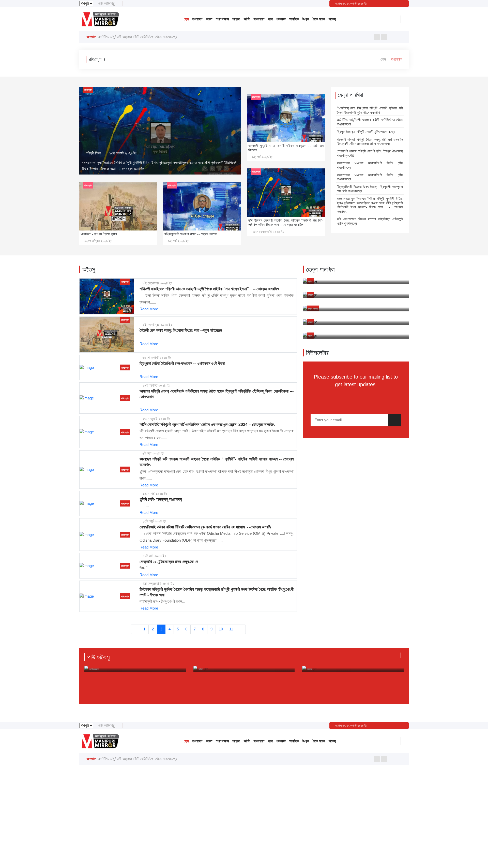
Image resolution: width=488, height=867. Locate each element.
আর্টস (247, 19)
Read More (149, 309)
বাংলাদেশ (197, 19)
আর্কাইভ (294, 19)
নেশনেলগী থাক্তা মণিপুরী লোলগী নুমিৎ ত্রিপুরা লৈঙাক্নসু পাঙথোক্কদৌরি (370, 153)
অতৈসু (332, 19)
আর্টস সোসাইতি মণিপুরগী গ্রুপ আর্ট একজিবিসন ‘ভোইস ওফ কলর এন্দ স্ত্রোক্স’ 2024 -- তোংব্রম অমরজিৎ (207, 424)
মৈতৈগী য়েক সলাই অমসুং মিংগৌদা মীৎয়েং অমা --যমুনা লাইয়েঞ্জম (181, 330)
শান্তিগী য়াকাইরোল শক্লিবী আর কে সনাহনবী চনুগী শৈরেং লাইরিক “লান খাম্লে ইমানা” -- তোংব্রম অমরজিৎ (209, 289)
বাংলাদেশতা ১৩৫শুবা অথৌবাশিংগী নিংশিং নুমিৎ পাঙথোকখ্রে (370, 165)
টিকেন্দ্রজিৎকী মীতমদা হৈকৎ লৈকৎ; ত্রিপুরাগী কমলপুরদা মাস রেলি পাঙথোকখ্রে (370, 189)
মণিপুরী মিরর (93, 153)
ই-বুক (305, 19)
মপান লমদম (222, 19)
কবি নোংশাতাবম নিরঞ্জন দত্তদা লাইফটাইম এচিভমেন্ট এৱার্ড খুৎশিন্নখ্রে (370, 221)
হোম (186, 19)
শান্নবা (236, 19)
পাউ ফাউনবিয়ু (106, 3)
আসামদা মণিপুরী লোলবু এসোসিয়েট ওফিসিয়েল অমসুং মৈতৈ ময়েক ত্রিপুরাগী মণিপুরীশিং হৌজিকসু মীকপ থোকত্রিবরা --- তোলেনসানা (217, 394)
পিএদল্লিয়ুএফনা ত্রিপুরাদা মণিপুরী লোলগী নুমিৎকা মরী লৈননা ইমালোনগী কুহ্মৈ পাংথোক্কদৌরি (370, 110)
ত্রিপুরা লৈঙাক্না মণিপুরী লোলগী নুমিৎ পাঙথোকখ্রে (127, 37)
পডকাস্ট (281, 19)
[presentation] (377, 37)
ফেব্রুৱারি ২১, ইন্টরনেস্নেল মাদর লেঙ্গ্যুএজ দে (169, 561)
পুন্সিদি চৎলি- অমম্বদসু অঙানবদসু (161, 499)
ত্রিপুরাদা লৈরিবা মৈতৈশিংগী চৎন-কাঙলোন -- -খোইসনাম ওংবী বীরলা (182, 363)
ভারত (209, 19)
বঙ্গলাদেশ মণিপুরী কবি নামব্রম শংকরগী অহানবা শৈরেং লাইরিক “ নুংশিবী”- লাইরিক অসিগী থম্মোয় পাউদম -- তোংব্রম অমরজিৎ (217, 462)
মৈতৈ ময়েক (319, 19)
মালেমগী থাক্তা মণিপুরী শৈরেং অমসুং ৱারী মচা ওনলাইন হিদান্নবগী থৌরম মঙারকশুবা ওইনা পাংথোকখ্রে (370, 141)
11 (231, 629)
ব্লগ (270, 19)
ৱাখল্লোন (259, 19)
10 (221, 629)
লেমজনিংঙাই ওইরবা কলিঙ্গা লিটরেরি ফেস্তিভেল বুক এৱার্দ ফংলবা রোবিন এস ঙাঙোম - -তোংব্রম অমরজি (205, 527)
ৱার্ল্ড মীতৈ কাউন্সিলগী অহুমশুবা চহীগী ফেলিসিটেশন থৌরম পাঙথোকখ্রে (370, 122)
